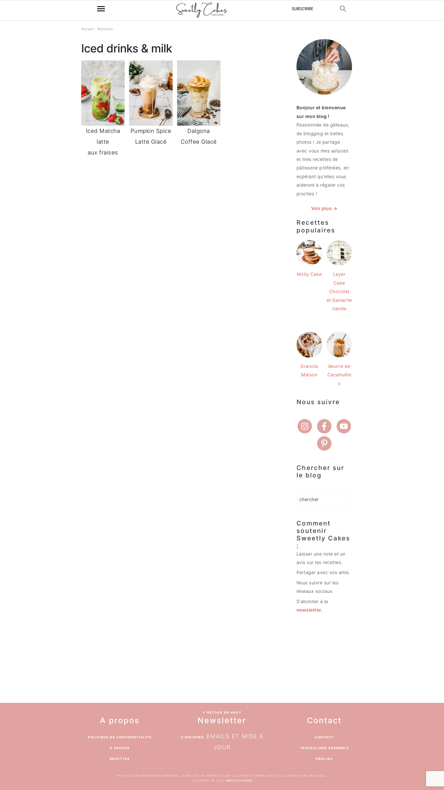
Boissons (105, 29)
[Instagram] (304, 426)
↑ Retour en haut (222, 712)
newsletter (309, 610)
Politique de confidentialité (120, 737)
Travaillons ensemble (324, 748)
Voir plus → (324, 208)
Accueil (87, 29)
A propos (120, 748)
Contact (324, 737)
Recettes (120, 759)
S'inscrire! (193, 737)
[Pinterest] (324, 443)
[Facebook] (324, 426)
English (324, 759)
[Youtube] (343, 426)
